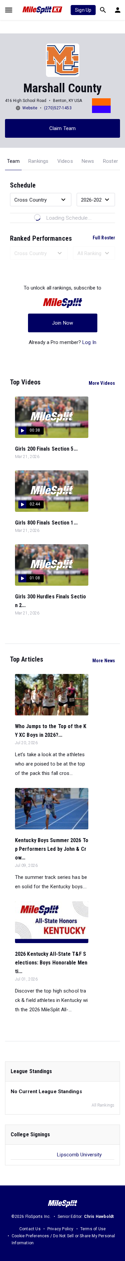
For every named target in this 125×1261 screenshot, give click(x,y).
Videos (65, 161)
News (88, 161)
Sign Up (83, 10)
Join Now (62, 323)
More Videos (102, 383)
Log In (89, 342)
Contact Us (30, 1229)
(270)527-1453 (57, 108)
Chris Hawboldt (99, 1216)
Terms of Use (93, 1229)
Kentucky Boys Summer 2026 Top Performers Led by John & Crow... (51, 849)
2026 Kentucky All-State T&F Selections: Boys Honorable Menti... (51, 963)
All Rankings (103, 1105)
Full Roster (104, 237)
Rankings (38, 161)
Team (13, 161)
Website (30, 108)
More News (103, 660)
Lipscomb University (79, 1155)
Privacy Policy (60, 1229)
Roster (110, 161)
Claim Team (62, 128)
